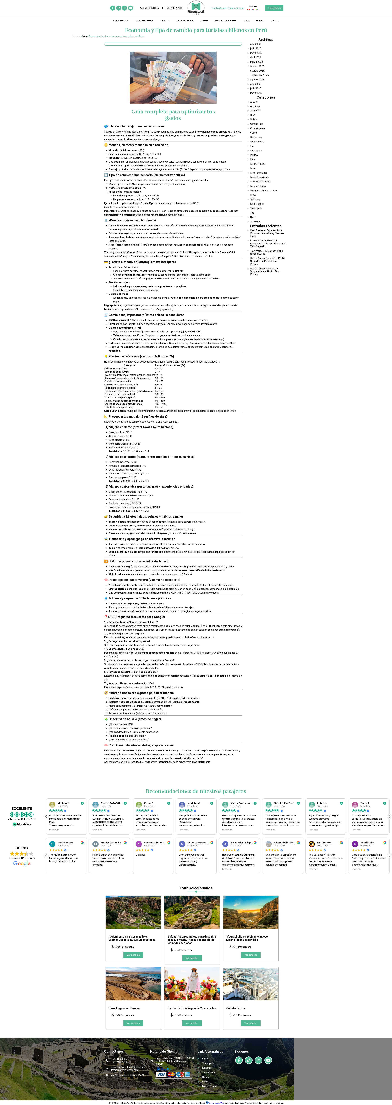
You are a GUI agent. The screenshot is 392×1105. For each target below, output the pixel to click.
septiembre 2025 (259, 75)
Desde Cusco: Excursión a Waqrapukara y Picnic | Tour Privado (265, 271)
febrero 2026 (257, 66)
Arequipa (255, 106)
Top (252, 212)
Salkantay (120, 21)
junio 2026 (255, 48)
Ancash (254, 101)
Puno (260, 21)
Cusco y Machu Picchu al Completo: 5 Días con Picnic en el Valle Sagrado (268, 243)
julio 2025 (255, 84)
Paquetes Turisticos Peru (263, 190)
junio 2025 (255, 88)
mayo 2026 (256, 52)
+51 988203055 (151, 8)
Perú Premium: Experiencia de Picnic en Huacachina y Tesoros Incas (267, 233)
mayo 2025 (256, 92)
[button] (389, 816)
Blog (84, 36)
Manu (204, 21)
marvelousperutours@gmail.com (128, 1067)
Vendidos (255, 221)
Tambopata (184, 21)
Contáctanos (274, 8)
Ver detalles (133, 954)
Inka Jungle (256, 150)
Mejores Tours (258, 186)
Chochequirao (257, 128)
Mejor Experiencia (259, 177)
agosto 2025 (257, 79)
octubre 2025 (257, 70)
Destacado (256, 137)
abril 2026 (255, 57)
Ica (251, 146)
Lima (246, 21)
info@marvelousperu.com (228, 8)
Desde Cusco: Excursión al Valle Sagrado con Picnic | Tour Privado (267, 261)
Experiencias (257, 141)
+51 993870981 (173, 8)
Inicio (205, 1058)
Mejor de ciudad (258, 172)
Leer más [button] (54, 829)
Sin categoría (257, 203)
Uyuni (275, 21)
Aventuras (255, 110)
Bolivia (253, 119)
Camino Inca (144, 21)
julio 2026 (255, 44)
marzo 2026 (256, 61)
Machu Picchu (225, 21)
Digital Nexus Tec (216, 1103)
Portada (76, 36)
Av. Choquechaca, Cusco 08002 (127, 1075)
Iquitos (254, 155)
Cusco (165, 21)
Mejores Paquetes (260, 181)
